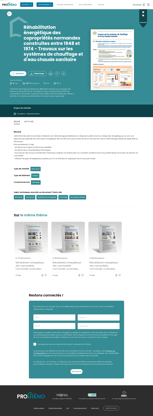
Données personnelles (55, 408)
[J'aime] (57, 73)
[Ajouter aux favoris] (45, 275)
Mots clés (29, 121)
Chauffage (36, 182)
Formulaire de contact (80, 408)
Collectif (35, 176)
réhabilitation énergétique (47, 197)
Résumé (17, 121)
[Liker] (50, 73)
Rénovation (36, 169)
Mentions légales (39, 408)
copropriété (30, 197)
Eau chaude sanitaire (77, 197)
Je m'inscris (76, 371)
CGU (67, 408)
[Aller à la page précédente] (9, 13)
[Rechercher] (148, 4)
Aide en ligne (95, 408)
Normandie (19, 197)
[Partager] (63, 73)
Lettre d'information (111, 408)
